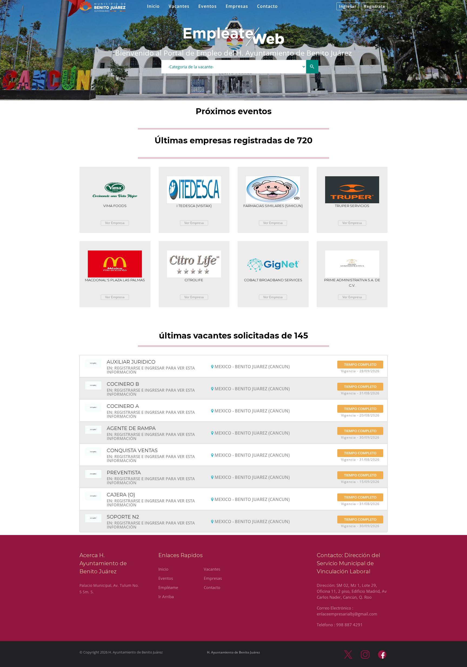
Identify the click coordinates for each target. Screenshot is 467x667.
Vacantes (179, 6)
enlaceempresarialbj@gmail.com (347, 614)
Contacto (267, 6)
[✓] (312, 66)
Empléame (168, 587)
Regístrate (374, 6)
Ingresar (347, 6)
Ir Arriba (166, 596)
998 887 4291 (349, 624)
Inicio (153, 6)
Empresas (237, 6)
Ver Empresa (115, 223)
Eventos (207, 6)
